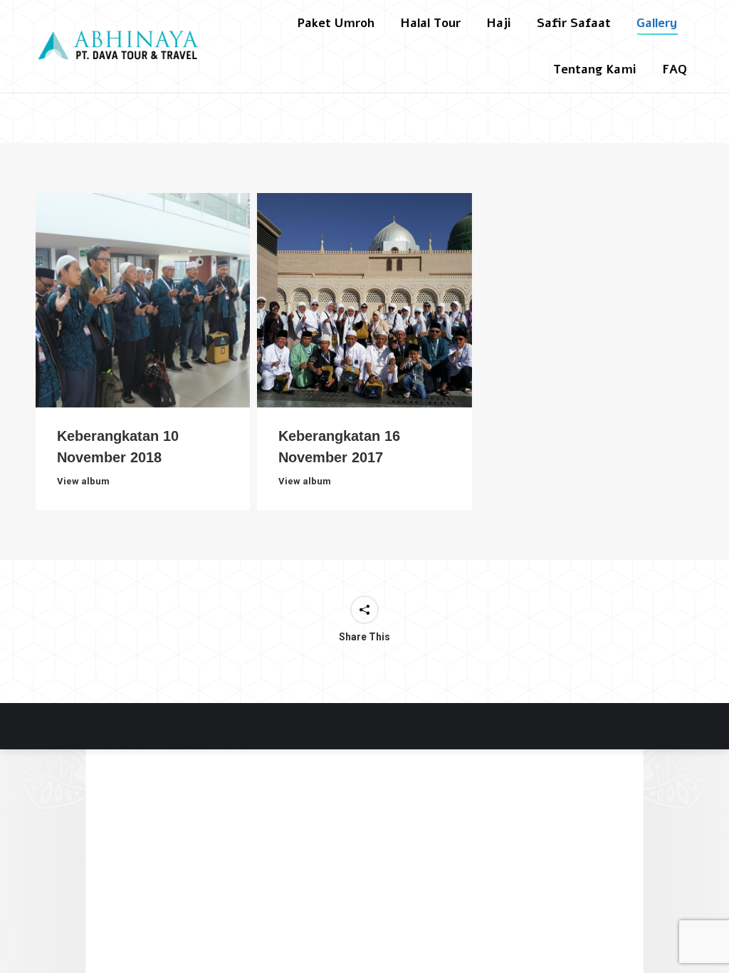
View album (83, 481)
